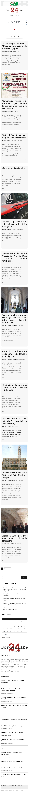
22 (18, 629)
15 (18, 626)
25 (4, 631)
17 (24, 626)
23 (21, 629)
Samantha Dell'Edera (7, 359)
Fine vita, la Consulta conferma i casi (12, 761)
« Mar (3, 637)
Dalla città (13, 140)
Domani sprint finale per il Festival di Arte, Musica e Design (14, 475)
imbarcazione (11, 159)
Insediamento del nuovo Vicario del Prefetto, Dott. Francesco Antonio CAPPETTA (14, 257)
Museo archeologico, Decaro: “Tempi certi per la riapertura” (14, 538)
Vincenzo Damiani (6, 229)
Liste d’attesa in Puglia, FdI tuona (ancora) (13, 726)
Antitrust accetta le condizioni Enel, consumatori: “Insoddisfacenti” (14, 689)
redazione (4, 51)
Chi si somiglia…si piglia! (13, 168)
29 (18, 631)
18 (4, 629)
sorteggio (14, 160)
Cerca (23, 577)
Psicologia (19, 171)
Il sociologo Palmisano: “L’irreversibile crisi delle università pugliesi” (14, 46)
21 (14, 629)
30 (21, 631)
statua (20, 160)
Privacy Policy (12, 785)
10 (24, 624)
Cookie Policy (4, 787)
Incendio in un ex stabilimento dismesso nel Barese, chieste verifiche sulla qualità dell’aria (14, 603)
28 (14, 631)
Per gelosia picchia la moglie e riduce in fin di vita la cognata (14, 224)
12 (7, 626)
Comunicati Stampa (12, 263)
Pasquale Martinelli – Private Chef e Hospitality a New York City (14, 421)
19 (7, 629)
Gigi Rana (4, 426)
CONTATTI (19, 785)
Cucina (9, 426)
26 (7, 631)
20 (11, 629)
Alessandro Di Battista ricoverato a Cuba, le (14, 719)
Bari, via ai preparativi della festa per (12, 732)
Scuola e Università (12, 325)
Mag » (8, 637)
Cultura (10, 111)
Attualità (14, 229)
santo (8, 160)
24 (25, 629)
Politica (10, 51)
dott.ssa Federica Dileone (8, 171)
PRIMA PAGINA (4, 785)
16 (21, 626)
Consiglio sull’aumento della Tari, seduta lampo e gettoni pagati (14, 354)
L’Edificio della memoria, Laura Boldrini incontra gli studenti (14, 387)
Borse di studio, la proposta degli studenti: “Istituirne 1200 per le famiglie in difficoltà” (14, 319)
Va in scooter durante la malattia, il (11, 768)
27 (11, 631)
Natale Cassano (6, 140)
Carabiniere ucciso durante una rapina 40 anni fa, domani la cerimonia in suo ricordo (14, 104)
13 (10, 626)
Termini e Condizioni (14, 787)
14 (14, 626)
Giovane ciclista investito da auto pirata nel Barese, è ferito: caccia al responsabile (14, 608)
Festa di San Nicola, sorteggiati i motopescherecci (14, 136)
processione (19, 159)
